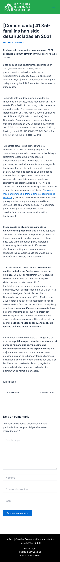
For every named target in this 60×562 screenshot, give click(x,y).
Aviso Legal (30, 548)
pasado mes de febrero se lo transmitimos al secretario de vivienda (29, 194)
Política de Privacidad (30, 551)
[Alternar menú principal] (53, 7)
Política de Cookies (30, 555)
